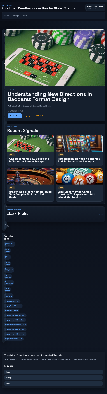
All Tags (16, 16)
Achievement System (9, 244)
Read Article (15, 116)
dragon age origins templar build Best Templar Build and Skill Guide (30, 194)
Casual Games (7, 263)
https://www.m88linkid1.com (15, 320)
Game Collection (8, 295)
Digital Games (7, 289)
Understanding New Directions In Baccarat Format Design (29, 160)
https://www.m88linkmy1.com (15, 325)
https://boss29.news (12, 301)
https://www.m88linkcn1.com (15, 315)
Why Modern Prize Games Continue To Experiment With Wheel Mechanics (77, 194)
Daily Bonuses (8, 276)
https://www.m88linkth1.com (15, 329)
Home (6, 16)
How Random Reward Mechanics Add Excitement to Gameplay (79, 160)
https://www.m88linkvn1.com (15, 334)
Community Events (9, 270)
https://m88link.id (11, 311)
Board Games (7, 250)
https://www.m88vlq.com (14, 339)
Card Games (7, 257)
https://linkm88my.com (13, 306)
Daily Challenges (9, 283)
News (25, 16)
